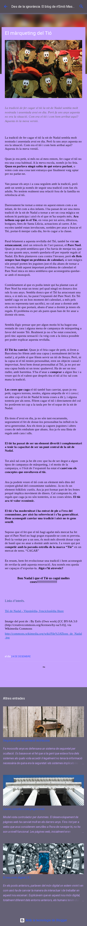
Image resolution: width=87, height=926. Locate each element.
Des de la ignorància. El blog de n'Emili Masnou (44, 6)
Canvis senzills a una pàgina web (24, 809)
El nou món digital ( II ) (17, 877)
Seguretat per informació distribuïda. (26, 740)
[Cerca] (81, 6)
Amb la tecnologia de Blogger (46, 920)
